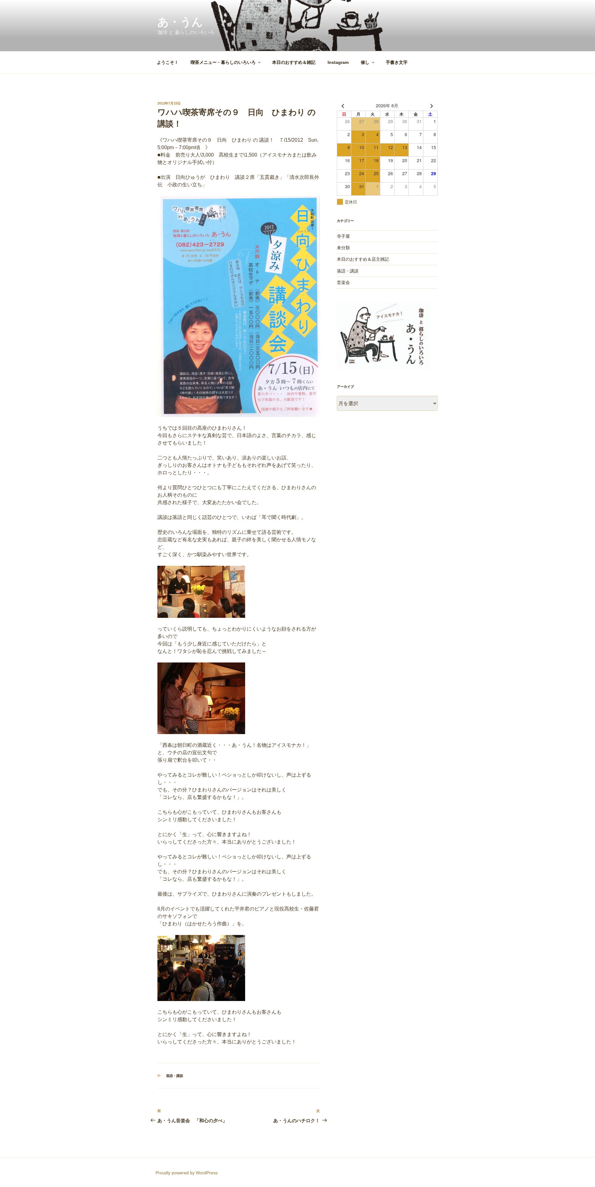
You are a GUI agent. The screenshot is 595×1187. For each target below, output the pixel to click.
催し (365, 62)
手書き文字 (397, 62)
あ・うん (180, 22)
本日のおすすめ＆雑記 (293, 62)
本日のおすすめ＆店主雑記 (363, 259)
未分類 (343, 247)
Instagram (338, 62)
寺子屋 (343, 236)
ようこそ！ (167, 62)
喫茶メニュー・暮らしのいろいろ (223, 62)
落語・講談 (174, 1076)
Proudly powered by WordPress (187, 1172)
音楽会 (343, 282)
